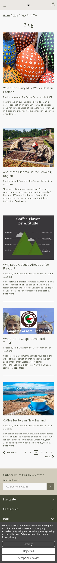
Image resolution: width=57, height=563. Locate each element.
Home (6, 15)
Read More (10, 114)
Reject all (28, 551)
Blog (15, 15)
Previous (11, 452)
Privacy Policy (9, 537)
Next (48, 456)
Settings (28, 544)
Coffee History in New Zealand (24, 420)
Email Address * (11, 480)
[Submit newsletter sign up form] (50, 486)
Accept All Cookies (28, 558)
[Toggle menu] (4, 5)
